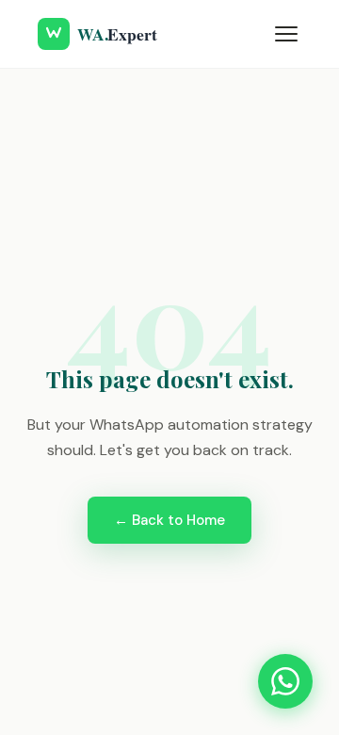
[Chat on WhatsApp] (285, 681)
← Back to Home (169, 520)
